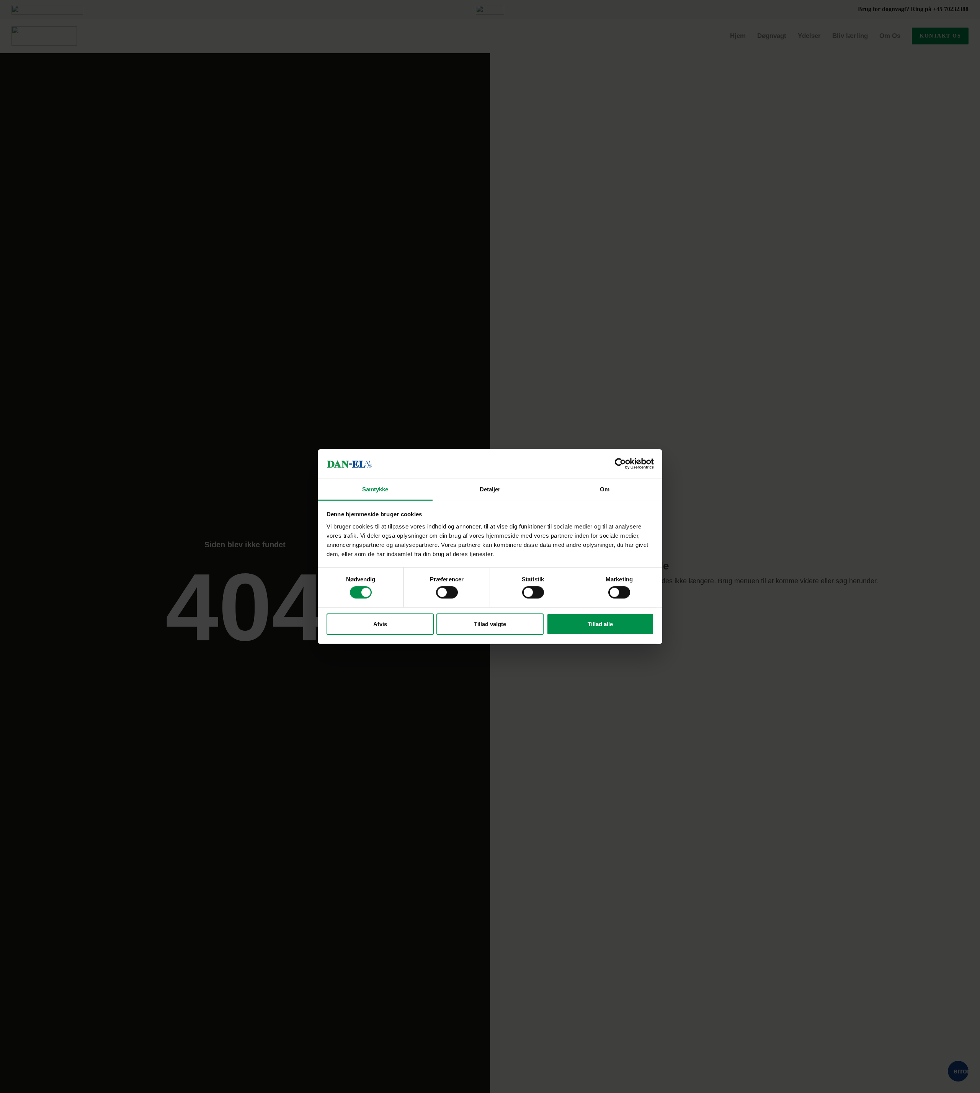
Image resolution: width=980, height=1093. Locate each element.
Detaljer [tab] (490, 489)
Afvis (380, 623)
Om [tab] (604, 489)
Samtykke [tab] (375, 489)
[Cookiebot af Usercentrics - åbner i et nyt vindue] (620, 464)
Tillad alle (600, 623)
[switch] (447, 592)
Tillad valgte (490, 623)
